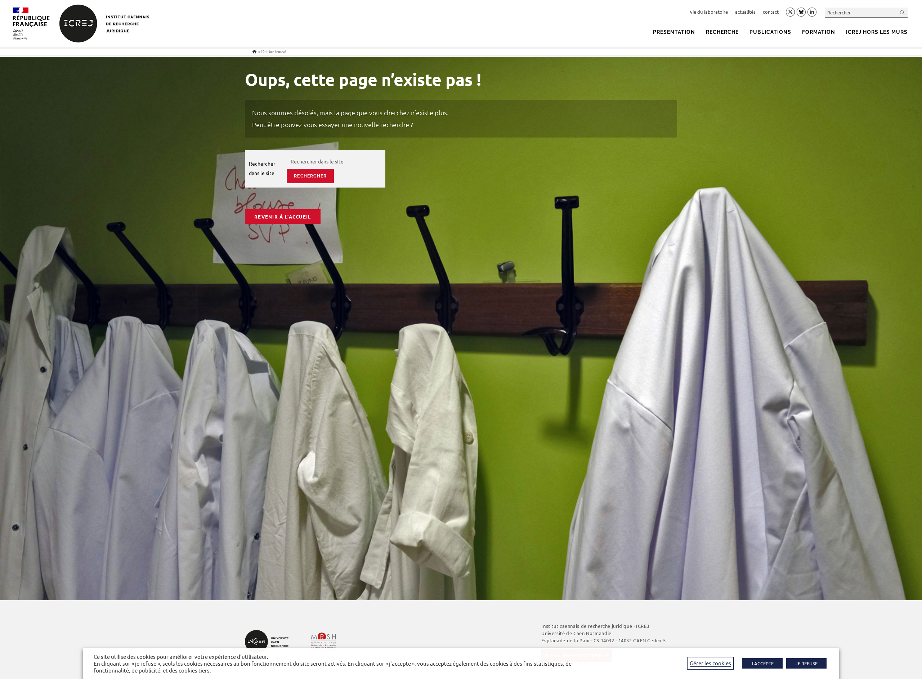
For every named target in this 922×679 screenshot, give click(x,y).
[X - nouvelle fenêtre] (790, 12)
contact (771, 12)
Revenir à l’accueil (282, 216)
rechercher (310, 176)
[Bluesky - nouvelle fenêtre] (801, 12)
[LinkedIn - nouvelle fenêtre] (811, 12)
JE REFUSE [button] (806, 663)
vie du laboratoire (709, 12)
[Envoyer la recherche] (902, 12)
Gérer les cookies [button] (710, 663)
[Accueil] (254, 51)
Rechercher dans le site (262, 168)
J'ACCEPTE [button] (762, 663)
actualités (745, 12)
